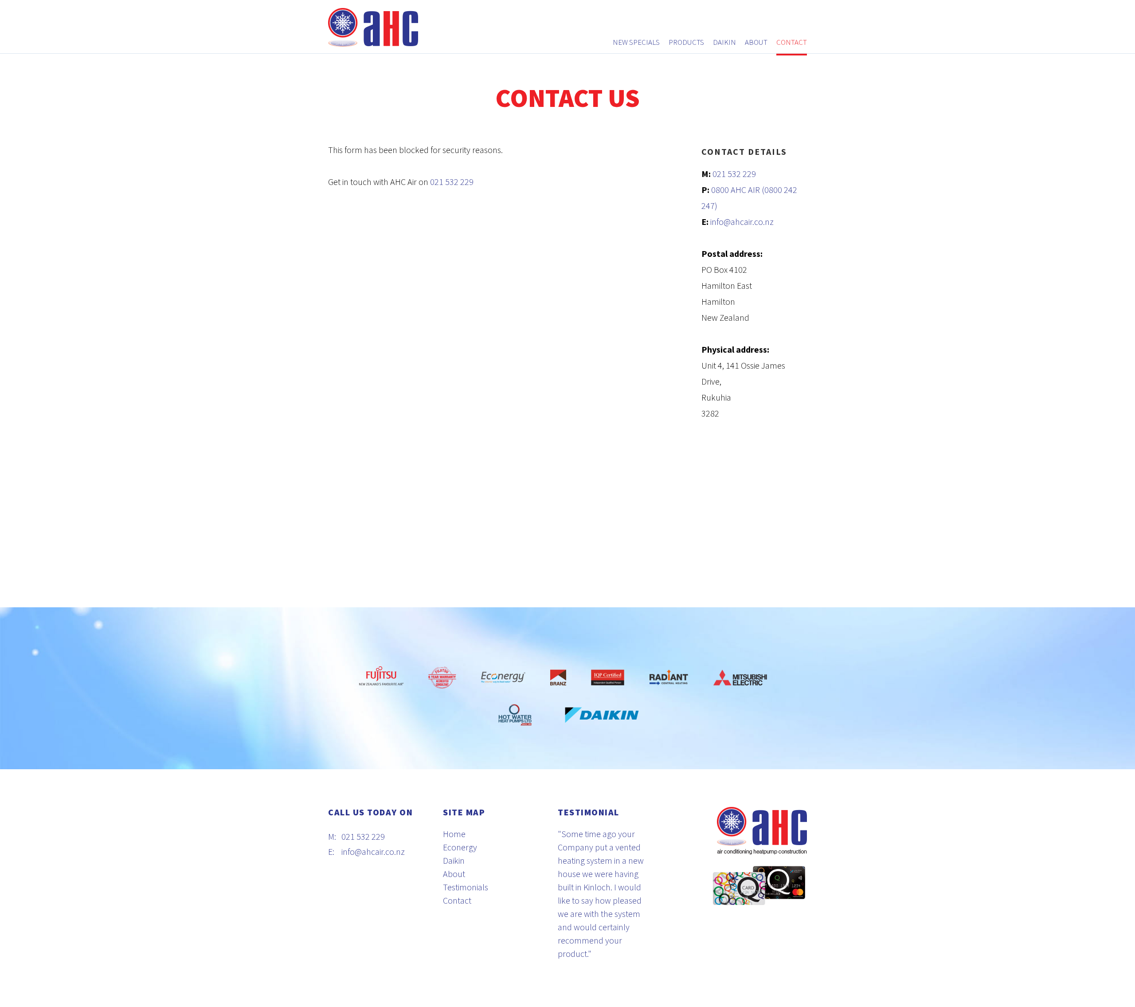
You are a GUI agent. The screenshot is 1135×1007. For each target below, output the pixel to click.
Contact (457, 900)
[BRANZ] (558, 678)
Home (454, 833)
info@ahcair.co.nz (742, 221)
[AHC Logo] (373, 26)
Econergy (460, 847)
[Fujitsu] (385, 678)
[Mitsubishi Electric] (740, 678)
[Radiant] (669, 678)
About (454, 873)
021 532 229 (452, 181)
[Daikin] (597, 715)
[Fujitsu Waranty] (442, 678)
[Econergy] (503, 678)
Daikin (454, 860)
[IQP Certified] (608, 678)
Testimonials (465, 887)
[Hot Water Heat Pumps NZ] (515, 715)
